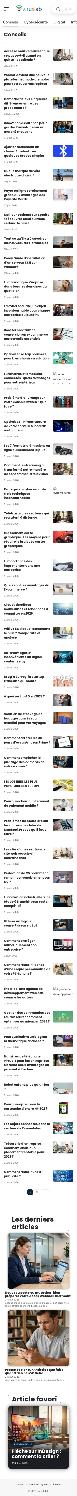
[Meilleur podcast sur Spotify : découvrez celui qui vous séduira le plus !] (63, 219)
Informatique (23, 1444)
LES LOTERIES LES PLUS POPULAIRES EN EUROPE (21, 783)
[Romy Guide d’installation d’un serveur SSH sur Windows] (63, 262)
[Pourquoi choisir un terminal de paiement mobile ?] (63, 805)
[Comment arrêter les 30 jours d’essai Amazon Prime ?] (63, 742)
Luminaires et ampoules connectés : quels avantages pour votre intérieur (27, 378)
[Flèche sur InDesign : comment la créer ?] (38, 1437)
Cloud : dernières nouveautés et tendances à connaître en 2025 (26, 609)
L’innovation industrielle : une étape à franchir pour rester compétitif (27, 901)
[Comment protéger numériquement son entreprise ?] (63, 945)
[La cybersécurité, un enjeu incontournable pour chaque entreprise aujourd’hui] (63, 310)
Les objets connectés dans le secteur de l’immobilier (27, 1126)
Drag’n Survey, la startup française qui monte (24, 679)
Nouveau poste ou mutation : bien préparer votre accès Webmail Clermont (38, 1294)
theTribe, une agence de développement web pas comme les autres (24, 993)
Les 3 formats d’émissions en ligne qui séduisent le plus (27, 447)
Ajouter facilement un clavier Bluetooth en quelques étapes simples (24, 151)
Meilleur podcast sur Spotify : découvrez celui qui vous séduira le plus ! (26, 219)
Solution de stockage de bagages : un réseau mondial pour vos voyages (25, 718)
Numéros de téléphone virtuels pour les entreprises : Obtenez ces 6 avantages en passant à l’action (27, 1062)
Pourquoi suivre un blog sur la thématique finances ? (26, 1039)
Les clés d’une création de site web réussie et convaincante (24, 853)
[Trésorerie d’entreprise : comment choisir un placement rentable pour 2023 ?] (63, 1147)
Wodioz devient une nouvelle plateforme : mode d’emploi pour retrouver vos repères (26, 79)
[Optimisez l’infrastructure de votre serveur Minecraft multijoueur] (63, 426)
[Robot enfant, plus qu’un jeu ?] (63, 1088)
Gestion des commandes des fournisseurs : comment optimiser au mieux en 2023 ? (27, 1017)
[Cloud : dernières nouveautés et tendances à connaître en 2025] (63, 609)
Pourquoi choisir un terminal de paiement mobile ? (26, 803)
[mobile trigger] (7, 9)
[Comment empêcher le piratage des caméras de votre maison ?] (63, 762)
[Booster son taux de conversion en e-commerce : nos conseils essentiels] (63, 334)
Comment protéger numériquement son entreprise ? (20, 945)
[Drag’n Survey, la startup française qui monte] (63, 681)
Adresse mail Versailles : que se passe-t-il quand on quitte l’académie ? (27, 55)
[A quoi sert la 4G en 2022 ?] (63, 700)
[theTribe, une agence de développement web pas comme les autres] (63, 993)
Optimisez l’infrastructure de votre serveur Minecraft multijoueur (25, 426)
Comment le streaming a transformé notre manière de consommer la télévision (26, 469)
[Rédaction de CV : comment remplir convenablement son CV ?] (63, 877)
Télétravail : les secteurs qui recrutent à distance (26, 515)
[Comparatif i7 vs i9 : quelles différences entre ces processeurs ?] (63, 103)
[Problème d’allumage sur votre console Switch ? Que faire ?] (63, 402)
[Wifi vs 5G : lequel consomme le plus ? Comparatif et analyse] (63, 633)
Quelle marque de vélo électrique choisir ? (22, 173)
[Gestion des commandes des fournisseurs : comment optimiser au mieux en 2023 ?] (63, 1017)
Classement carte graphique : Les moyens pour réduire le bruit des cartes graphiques (27, 539)
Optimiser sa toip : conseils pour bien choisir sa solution (26, 356)
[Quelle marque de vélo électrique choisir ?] (63, 175)
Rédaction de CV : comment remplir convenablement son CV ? (27, 877)
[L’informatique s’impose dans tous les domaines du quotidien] (63, 286)
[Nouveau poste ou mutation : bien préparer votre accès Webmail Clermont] (38, 1261)
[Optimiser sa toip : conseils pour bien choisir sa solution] (63, 358)
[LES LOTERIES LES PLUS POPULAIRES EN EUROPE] (63, 785)
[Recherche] (58, 9)
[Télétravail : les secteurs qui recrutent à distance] (63, 517)
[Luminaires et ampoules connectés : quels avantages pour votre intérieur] (63, 378)
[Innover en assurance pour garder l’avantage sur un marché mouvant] (63, 127)
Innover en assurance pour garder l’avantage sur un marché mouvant (25, 127)
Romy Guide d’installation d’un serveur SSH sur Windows (24, 262)
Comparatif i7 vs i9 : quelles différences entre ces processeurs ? (26, 103)
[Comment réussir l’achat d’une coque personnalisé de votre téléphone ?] (63, 969)
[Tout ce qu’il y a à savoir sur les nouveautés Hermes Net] (63, 242)
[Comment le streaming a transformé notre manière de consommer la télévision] (63, 469)
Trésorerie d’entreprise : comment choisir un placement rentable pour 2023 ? (24, 1150)
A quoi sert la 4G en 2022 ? (24, 696)
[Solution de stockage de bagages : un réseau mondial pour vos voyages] (63, 718)
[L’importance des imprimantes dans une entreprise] (63, 565)
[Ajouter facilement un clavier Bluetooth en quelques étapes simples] (63, 151)
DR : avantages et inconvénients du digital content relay (23, 657)
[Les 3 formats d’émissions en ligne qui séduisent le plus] (63, 449)
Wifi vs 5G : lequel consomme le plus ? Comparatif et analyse (27, 633)
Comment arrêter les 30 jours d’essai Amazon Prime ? (27, 740)
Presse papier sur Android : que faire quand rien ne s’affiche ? (34, 1371)
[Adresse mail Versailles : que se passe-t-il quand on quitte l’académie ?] (63, 55)
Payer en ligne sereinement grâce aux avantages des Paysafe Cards (25, 195)
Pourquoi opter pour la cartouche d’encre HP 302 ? (25, 1106)
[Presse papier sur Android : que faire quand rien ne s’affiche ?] (38, 1338)
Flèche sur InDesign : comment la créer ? (36, 1454)
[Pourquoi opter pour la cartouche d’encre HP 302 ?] (63, 1108)
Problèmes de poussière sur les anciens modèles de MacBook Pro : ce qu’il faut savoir (26, 827)
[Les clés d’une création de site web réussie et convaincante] (63, 853)
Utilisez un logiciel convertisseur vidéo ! (20, 923)
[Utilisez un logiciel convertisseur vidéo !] (63, 925)
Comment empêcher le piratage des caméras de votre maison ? (24, 762)
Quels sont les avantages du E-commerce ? (26, 587)
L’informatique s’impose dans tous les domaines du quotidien (25, 286)
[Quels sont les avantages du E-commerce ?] (63, 589)
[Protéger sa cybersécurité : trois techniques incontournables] (63, 493)
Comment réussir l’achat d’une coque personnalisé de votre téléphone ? (27, 969)
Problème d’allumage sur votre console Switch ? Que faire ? (25, 402)
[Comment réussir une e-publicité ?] (63, 1176)
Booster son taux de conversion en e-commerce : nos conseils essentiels (26, 334)
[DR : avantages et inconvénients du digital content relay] (63, 657)
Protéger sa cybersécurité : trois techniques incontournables (25, 493)
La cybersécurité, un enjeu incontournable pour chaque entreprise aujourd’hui (27, 310)
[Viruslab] (28, 9)
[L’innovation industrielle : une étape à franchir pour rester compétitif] (63, 901)
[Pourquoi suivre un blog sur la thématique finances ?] (63, 1041)
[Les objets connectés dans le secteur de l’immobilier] (63, 1128)
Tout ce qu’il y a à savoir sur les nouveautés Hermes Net (26, 240)
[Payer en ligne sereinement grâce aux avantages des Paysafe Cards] (63, 194)
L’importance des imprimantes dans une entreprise (22, 565)
